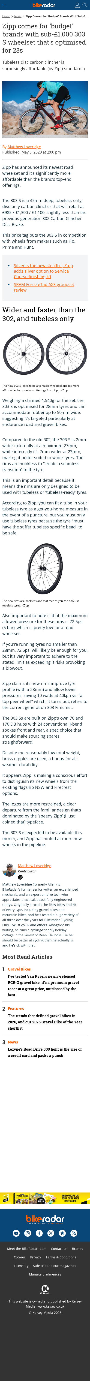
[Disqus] (45, 1129)
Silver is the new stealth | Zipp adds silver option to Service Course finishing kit (43, 271)
